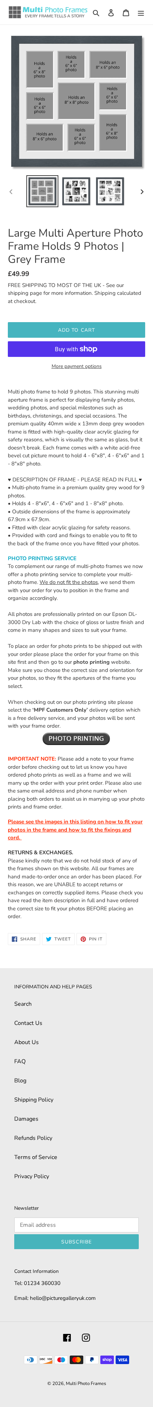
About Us (26, 1042)
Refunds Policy (33, 1138)
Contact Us (28, 1023)
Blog (20, 1081)
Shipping (105, 293)
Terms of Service (35, 1157)
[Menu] (140, 12)
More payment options (77, 366)
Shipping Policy (33, 1100)
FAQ (20, 1061)
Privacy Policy (31, 1176)
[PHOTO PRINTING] (76, 738)
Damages (26, 1119)
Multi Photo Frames (86, 1383)
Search (23, 1004)
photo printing (91, 662)
